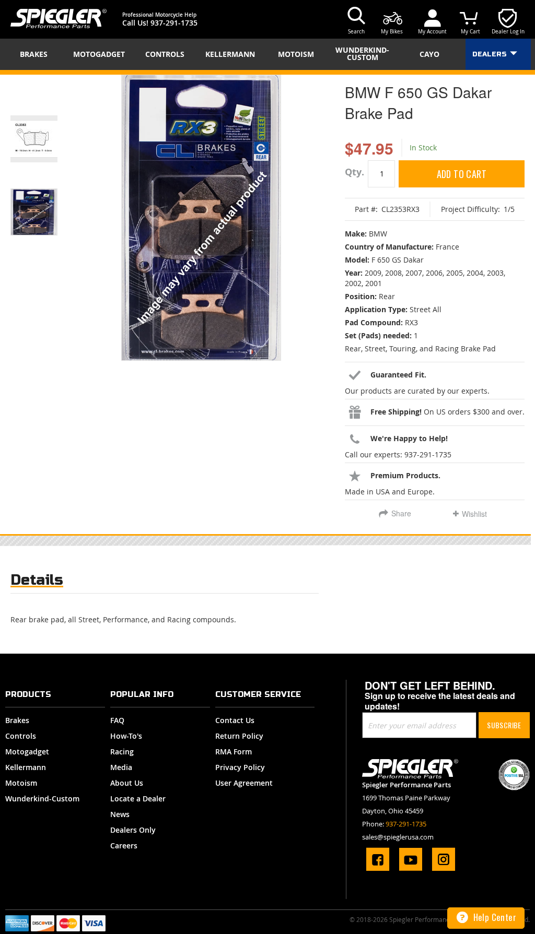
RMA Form (233, 751)
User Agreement (244, 783)
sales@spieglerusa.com (398, 837)
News (120, 814)
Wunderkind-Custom (42, 798)
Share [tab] (401, 513)
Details (36, 579)
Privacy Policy (240, 767)
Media (121, 767)
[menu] (267, 54)
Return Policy (239, 736)
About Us (126, 783)
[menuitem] (37, 54)
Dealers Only (133, 830)
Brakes (17, 720)
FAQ (117, 720)
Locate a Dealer (138, 798)
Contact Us (234, 720)
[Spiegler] (58, 18)
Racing (122, 751)
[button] (47, 125)
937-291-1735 (173, 23)
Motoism (21, 783)
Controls (20, 736)
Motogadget (27, 751)
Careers (123, 845)
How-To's (126, 736)
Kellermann (25, 767)
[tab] (36, 582)
